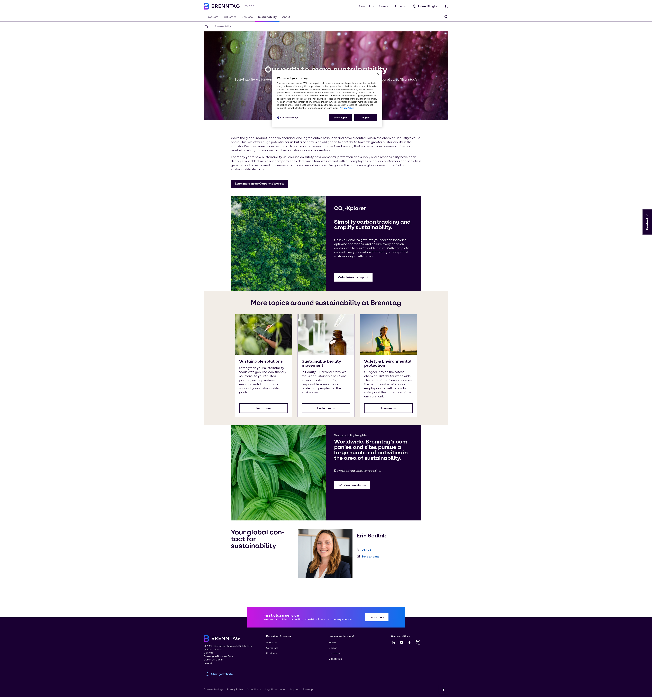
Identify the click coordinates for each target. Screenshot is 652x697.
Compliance (254, 689)
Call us (366, 549)
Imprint (294, 689)
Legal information (275, 689)
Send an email (371, 556)
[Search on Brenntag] (446, 16)
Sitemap (308, 689)
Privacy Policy (235, 689)
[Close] (377, 73)
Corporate (400, 6)
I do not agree (340, 117)
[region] (327, 98)
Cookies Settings (289, 117)
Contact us (366, 6)
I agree (365, 117)
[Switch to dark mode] (446, 6)
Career (383, 6)
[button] (259, 184)
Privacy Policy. (347, 108)
